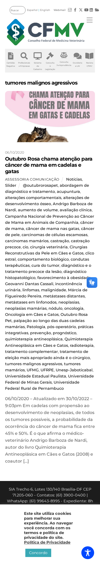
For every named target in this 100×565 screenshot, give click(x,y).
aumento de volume (38, 210)
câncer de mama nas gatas (52, 228)
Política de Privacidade (47, 542)
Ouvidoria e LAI (77, 64)
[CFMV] (45, 32)
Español (32, 10)
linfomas (30, 290)
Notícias (74, 179)
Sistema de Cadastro (37, 66)
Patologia (36, 326)
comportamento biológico (43, 259)
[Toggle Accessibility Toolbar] (88, 553)
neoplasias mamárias (26, 308)
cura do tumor (45, 265)
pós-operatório (61, 326)
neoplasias (68, 302)
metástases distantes (64, 296)
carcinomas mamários (27, 240)
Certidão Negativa (10, 64)
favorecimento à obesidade (64, 277)
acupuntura (68, 191)
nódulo (55, 308)
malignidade (53, 290)
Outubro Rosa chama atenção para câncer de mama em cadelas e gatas (49, 165)
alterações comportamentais (33, 197)
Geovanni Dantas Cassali (29, 283)
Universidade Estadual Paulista (35, 376)
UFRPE (47, 370)
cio (25, 247)
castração (59, 240)
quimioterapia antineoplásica (34, 339)
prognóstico (64, 333)
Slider (10, 185)
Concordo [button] (38, 552)
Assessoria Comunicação (32, 179)
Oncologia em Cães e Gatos (32, 314)
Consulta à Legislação (50, 66)
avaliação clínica (76, 210)
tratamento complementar (31, 351)
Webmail (60, 10)
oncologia (73, 308)
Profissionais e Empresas (24, 64)
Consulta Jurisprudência (64, 63)
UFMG (33, 370)
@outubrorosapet (40, 185)
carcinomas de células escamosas (54, 234)
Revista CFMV (89, 64)
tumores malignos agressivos (33, 363)
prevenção (40, 333)
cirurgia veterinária (49, 247)
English (45, 10)
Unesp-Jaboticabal (74, 370)
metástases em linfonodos (31, 302)
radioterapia (82, 345)
